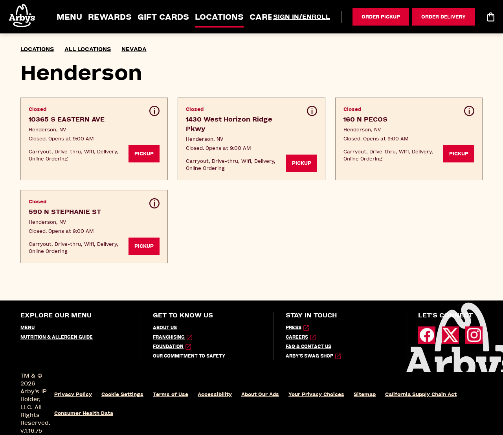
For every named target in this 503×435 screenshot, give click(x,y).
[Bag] (490, 17)
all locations (87, 49)
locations (37, 49)
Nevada (134, 49)
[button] (22, 15)
